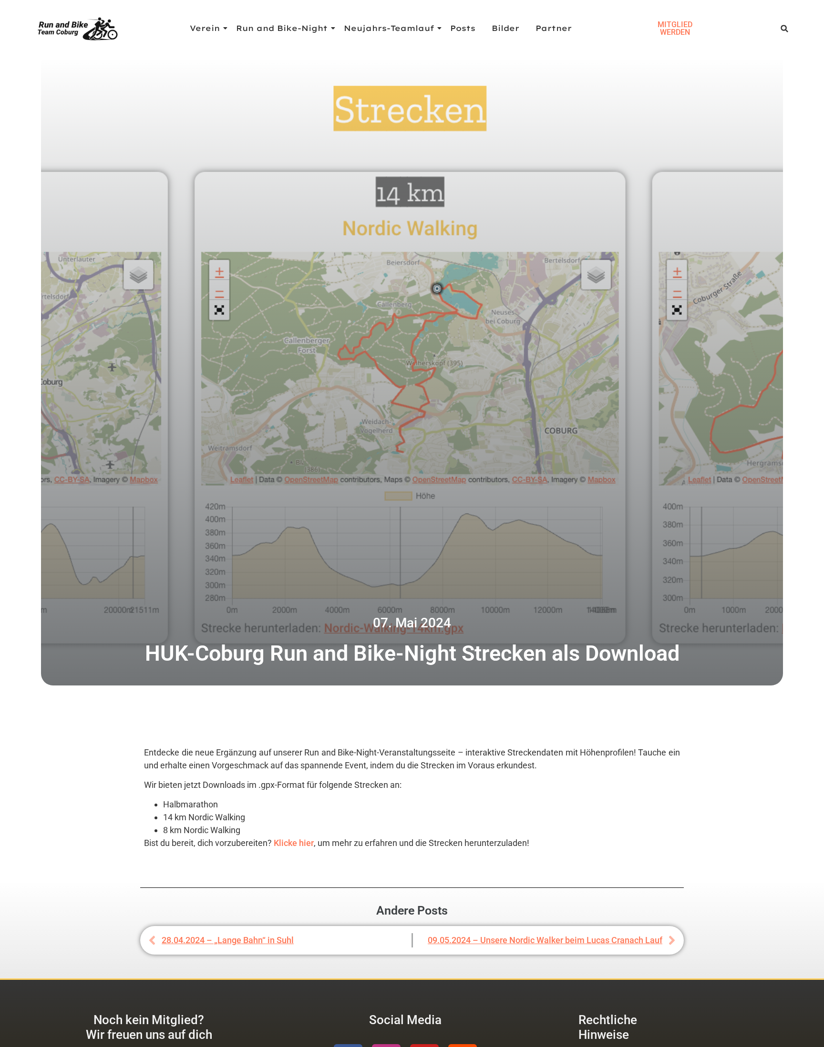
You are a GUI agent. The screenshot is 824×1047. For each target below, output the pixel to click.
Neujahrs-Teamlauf (389, 28)
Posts (462, 28)
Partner (554, 28)
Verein (205, 28)
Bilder (505, 28)
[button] (784, 29)
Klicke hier (294, 843)
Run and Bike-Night (282, 28)
